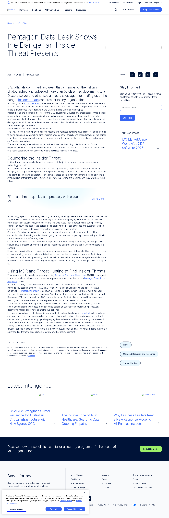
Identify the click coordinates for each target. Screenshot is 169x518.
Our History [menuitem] (75, 479)
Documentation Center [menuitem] (142, 488)
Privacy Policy (66, 501)
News (125, 345)
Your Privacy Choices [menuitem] (122, 505)
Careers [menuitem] (105, 475)
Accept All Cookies (74, 509)
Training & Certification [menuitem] (142, 475)
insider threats (28, 100)
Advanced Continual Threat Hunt (70, 275)
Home (9, 23)
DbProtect (84, 313)
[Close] (84, 492)
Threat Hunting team (29, 291)
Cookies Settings (16, 509)
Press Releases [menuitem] (77, 483)
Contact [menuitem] (105, 479)
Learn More (94, 2)
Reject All (53, 509)
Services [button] (23, 10)
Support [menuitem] (136, 479)
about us (31, 355)
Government (114, 3)
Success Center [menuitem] (140, 483)
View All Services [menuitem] (78, 475)
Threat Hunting (130, 363)
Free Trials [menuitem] (106, 488)
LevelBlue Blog (20, 23)
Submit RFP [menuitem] (106, 483)
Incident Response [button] (153, 3)
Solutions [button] (36, 10)
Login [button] (139, 3)
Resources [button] (81, 10)
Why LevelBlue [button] (52, 10)
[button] (116, 9)
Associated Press (32, 103)
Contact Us (128, 3)
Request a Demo (151, 9)
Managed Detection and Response (139, 354)
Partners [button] (68, 10)
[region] (45, 502)
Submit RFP (128, 9)
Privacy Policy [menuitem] (103, 505)
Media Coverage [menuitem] (78, 488)
